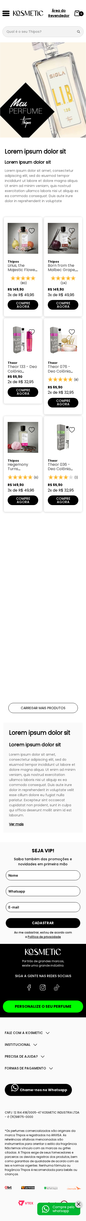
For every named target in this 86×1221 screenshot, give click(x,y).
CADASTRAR (43, 923)
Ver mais (16, 824)
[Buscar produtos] (79, 32)
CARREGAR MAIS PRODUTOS (43, 708)
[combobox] (43, 31)
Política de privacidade (44, 937)
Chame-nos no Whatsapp (43, 1090)
